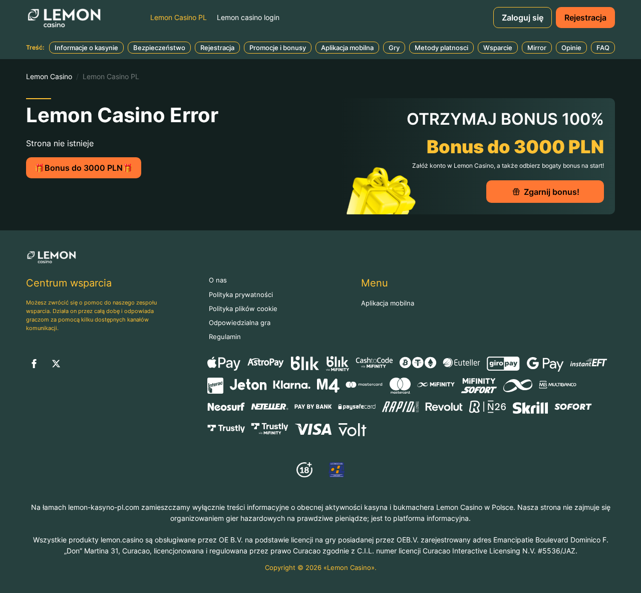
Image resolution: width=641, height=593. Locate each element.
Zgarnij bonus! (551, 192)
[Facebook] (34, 364)
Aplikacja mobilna (387, 303)
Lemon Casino (49, 76)
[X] (56, 364)
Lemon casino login (248, 17)
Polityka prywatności (241, 295)
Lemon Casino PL (178, 17)
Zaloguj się (522, 18)
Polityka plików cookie (243, 309)
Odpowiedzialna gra (239, 323)
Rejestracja (585, 18)
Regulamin (225, 337)
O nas (218, 280)
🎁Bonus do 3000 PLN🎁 (84, 168)
